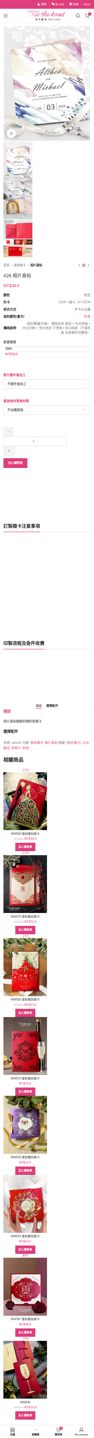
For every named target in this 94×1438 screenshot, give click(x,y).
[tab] (39, 706)
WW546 (25, 1402)
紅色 (87, 316)
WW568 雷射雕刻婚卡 (25, 833)
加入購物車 (15, 462)
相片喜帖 (36, 265)
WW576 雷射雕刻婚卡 (25, 1078)
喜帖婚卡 (20, 265)
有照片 (16, 748)
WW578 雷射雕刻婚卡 (25, 916)
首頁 (6, 265)
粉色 (26, 748)
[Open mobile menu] (5, 15)
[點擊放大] (11, 133)
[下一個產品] (88, 265)
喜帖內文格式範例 (21, 687)
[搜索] (78, 15)
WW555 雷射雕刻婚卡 (25, 999)
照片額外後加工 (14, 375)
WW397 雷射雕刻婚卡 (25, 1319)
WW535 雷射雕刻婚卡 (25, 1157)
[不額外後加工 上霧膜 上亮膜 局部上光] (46, 384)
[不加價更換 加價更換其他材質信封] (46, 410)
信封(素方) (74, 742)
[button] (25, 847)
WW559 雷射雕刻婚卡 (25, 1236)
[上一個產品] (79, 265)
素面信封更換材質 (16, 401)
